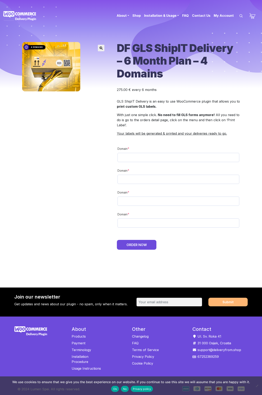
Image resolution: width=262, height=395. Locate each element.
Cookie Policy (142, 363)
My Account (224, 15)
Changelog (140, 336)
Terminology (81, 350)
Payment (78, 343)
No (125, 389)
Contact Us (201, 15)
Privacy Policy (143, 357)
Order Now (136, 245)
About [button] (122, 15)
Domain (131, 148)
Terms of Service (145, 350)
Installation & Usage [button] (160, 15)
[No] (257, 386)
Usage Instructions (86, 368)
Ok (115, 389)
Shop (136, 15)
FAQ (185, 15)
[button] (101, 48)
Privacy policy (142, 389)
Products (79, 336)
